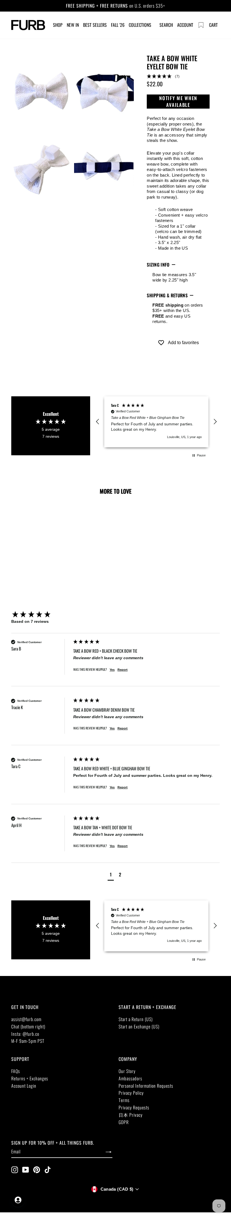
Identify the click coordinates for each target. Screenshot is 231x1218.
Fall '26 (118, 24)
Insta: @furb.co (25, 1033)
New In (73, 24)
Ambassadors (130, 1078)
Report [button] (122, 669)
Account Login (23, 1085)
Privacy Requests (134, 1107)
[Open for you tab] (18, 1200)
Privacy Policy (131, 1092)
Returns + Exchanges (29, 1078)
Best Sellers (95, 24)
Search (166, 24)
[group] (40, 614)
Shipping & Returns (167, 295)
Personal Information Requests (146, 1085)
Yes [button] (112, 669)
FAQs (15, 1071)
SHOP (58, 24)
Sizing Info (158, 264)
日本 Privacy (131, 1114)
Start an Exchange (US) (139, 1026)
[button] (178, 76)
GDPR (124, 1122)
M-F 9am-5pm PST (28, 1040)
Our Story (127, 1071)
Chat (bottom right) (28, 1026)
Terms (124, 1100)
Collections (140, 24)
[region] (156, 422)
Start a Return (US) (136, 1019)
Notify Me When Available (178, 101)
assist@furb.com (26, 1019)
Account (185, 24)
